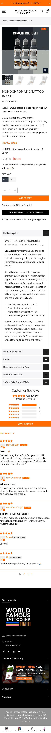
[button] (14, 405)
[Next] (45, 50)
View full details (9, 143)
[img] (6, 441)
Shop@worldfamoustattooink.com (16, 635)
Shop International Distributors (25, 212)
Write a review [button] (25, 424)
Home (4, 21)
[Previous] (5, 50)
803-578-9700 (8, 641)
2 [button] (24, 573)
